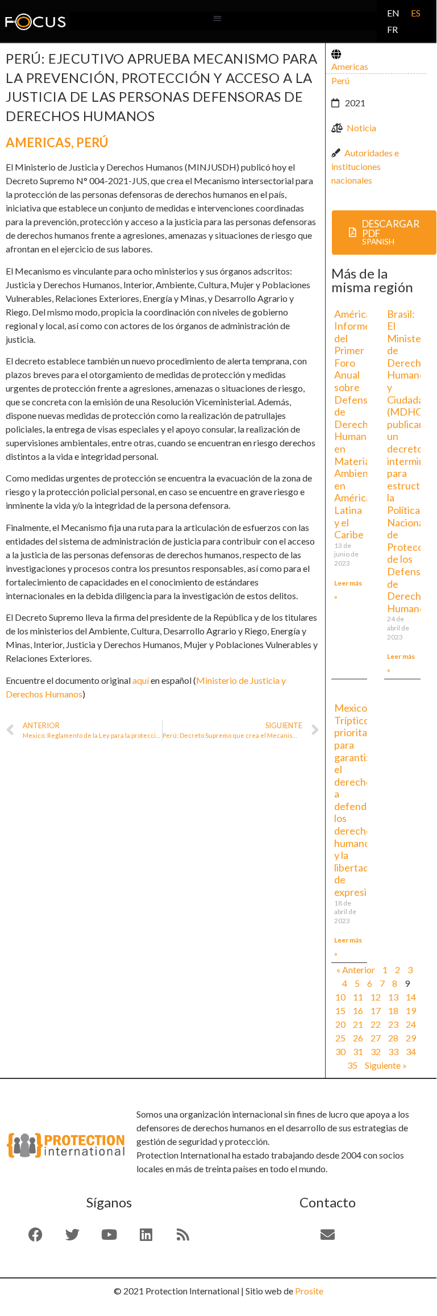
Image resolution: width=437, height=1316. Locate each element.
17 (376, 1010)
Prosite (309, 1290)
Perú (92, 142)
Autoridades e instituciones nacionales (365, 166)
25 (340, 1037)
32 (376, 1051)
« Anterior (355, 969)
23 (393, 1024)
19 (411, 1010)
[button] (217, 18)
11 (358, 996)
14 (411, 996)
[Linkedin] (146, 1234)
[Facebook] (35, 1234)
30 (340, 1051)
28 (393, 1037)
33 (393, 1051)
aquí (140, 680)
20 (340, 1024)
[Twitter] (72, 1234)
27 (376, 1037)
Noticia (361, 127)
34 (411, 1051)
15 (340, 1010)
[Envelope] (327, 1234)
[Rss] (183, 1234)
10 (340, 996)
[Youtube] (109, 1234)
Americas (38, 142)
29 (411, 1037)
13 (393, 996)
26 (358, 1037)
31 (358, 1051)
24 (411, 1024)
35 (352, 1065)
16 (358, 1010)
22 (376, 1024)
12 (376, 996)
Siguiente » (386, 1065)
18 (393, 1010)
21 (358, 1024)
